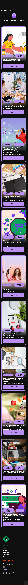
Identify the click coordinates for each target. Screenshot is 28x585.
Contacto (6, 554)
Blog (4, 556)
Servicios (5, 550)
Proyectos (6, 552)
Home (4, 548)
